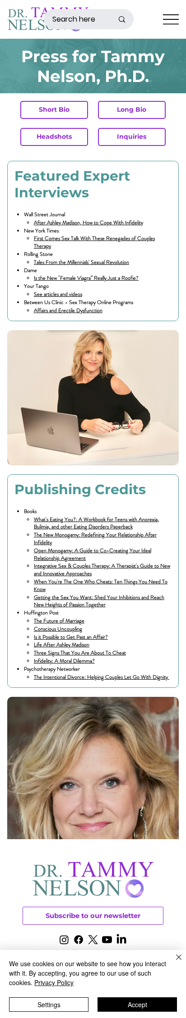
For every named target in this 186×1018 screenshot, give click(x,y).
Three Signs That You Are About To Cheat (80, 653)
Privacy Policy (54, 982)
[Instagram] (64, 939)
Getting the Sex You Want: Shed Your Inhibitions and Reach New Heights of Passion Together (99, 601)
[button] (93, 916)
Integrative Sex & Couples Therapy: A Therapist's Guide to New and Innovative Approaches (102, 569)
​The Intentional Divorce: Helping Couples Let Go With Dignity (101, 677)
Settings (48, 1004)
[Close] (173, 962)
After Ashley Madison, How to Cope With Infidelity (88, 222)
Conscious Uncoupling (58, 629)
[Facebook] (78, 939)
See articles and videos (58, 294)
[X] (93, 939)
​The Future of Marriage (59, 621)
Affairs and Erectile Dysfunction (68, 310)
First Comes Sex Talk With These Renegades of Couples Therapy (94, 242)
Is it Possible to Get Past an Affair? (71, 637)
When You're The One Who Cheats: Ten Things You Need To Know (100, 585)
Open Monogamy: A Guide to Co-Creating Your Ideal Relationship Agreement (92, 554)
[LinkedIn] (121, 939)
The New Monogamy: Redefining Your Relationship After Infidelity (95, 538)
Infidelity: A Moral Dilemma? (64, 661)
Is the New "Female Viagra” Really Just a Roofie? (86, 278)
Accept (137, 1004)
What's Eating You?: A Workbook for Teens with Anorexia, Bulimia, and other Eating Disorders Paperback (96, 523)
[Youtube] (107, 939)
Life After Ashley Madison (61, 645)
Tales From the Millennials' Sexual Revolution (81, 262)
